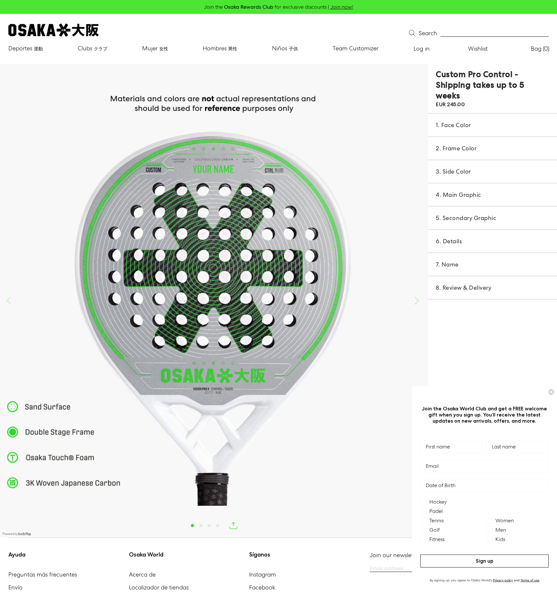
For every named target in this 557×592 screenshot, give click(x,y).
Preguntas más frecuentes (42, 574)
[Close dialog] (551, 392)
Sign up (484, 561)
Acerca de (142, 574)
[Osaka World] (53, 30)
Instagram (262, 574)
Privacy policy (503, 580)
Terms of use (530, 580)
